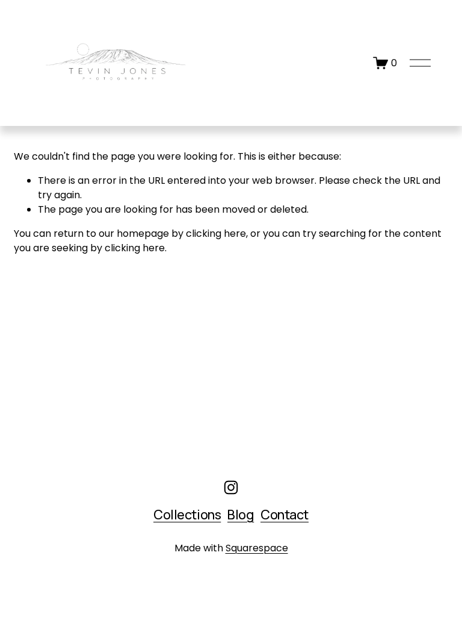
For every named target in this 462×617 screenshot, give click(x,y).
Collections (187, 514)
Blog (240, 514)
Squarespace (257, 548)
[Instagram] (231, 487)
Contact (284, 514)
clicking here (216, 233)
